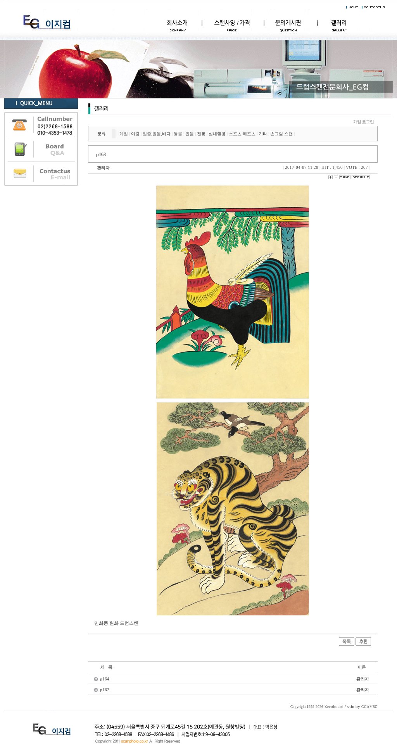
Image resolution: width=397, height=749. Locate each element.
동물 (178, 133)
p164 (104, 679)
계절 (123, 133)
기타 (263, 133)
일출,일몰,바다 (157, 133)
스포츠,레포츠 (242, 133)
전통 (201, 133)
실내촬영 (217, 133)
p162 (104, 689)
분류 (101, 133)
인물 (189, 133)
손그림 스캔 (281, 133)
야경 (135, 133)
